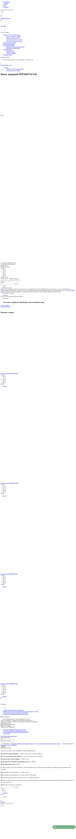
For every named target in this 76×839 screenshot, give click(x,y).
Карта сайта (7, 733)
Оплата (5, 4)
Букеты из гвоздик (11, 53)
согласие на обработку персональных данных (48, 743)
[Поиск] (2, 12)
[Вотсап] (2, 309)
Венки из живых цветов (10, 42)
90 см (3, 268)
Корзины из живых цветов (13, 48)
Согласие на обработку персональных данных (15, 731)
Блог (5, 5)
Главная (5, 793)
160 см (4, 274)
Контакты (6, 7)
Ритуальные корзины (9, 45)
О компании (7, 1)
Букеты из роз (10, 50)
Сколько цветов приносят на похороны (13, 710)
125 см (4, 271)
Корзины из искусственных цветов (15, 46)
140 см (4, 272)
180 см (4, 275)
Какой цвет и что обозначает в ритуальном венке (16, 714)
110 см (4, 269)
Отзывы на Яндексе (6, 17)
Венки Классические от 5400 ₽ (14, 39)
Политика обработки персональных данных (15, 729)
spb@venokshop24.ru (6, 306)
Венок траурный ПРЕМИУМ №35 (9, 574)
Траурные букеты (8, 49)
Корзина (3, 801)
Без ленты (4, 278)
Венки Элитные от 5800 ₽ (13, 38)
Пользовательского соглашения (8, 745)
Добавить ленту (14, 278)
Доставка (6, 3)
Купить (4, 386)
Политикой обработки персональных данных (21, 743)
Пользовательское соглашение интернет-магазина (16, 732)
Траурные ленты (8, 54)
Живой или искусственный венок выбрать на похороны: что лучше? (21, 711)
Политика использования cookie (9, 736)
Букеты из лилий (11, 52)
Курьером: (5, 295)
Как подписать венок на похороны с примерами (16, 712)
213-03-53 (5, 57)
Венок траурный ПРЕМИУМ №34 (9, 683)
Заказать (3, 746)
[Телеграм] (4, 309)
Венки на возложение (9, 44)
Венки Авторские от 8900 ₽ (14, 36)
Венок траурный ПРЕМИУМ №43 (9, 373)
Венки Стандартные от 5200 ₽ (14, 41)
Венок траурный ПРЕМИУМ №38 (9, 483)
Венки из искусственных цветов (12, 35)
